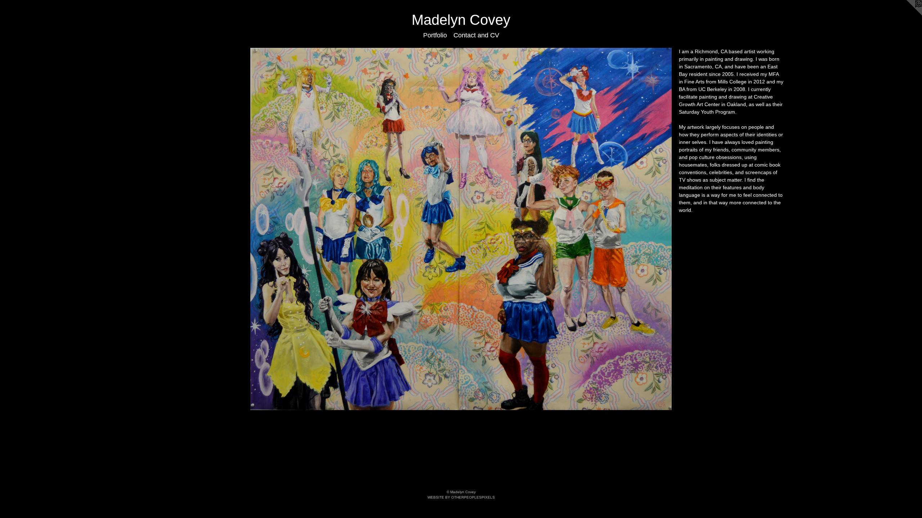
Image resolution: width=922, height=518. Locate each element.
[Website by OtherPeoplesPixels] (907, 14)
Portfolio (435, 35)
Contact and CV (476, 35)
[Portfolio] (461, 229)
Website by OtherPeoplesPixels (461, 497)
